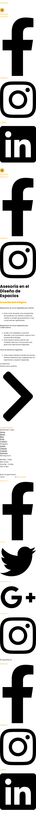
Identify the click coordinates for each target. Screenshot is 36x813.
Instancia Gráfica (18, 660)
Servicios (3, 453)
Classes (3, 448)
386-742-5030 (10, 477)
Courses (3, 451)
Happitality (4, 3)
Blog (2, 437)
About (2, 434)
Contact (3, 441)
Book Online (21, 477)
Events (2, 446)
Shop (2, 439)
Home (2, 432)
